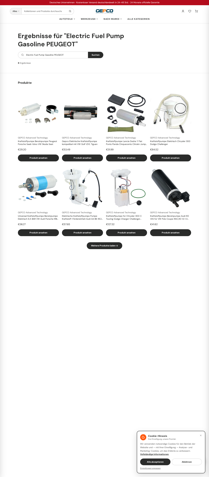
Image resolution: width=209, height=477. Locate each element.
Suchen (96, 54)
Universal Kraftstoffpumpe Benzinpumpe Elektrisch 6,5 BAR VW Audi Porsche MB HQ (38, 218)
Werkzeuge (88, 19)
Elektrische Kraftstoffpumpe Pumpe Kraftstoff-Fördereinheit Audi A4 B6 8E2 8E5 (82, 218)
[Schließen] (201, 435)
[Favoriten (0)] (189, 11)
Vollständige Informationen (154, 454)
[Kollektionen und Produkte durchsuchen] (70, 11)
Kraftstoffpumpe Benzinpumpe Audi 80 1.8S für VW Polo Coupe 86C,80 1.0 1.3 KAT (169, 218)
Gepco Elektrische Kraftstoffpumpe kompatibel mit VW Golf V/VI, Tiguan (79, 142)
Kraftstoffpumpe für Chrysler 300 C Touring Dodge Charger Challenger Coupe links (124, 218)
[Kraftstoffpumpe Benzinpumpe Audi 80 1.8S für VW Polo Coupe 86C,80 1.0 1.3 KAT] (170, 188)
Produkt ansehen (38, 158)
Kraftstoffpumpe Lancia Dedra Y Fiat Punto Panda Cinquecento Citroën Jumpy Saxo (126, 143)
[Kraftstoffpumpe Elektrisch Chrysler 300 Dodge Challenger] (170, 113)
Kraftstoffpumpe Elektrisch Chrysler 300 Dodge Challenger (170, 142)
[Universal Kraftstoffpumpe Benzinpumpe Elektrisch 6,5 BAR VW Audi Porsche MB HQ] (38, 188)
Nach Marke (111, 19)
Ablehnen (187, 461)
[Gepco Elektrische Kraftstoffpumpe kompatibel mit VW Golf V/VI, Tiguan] (82, 113)
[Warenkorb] (196, 11)
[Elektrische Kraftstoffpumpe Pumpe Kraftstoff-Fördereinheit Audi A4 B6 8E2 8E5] (82, 188)
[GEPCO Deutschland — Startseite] (104, 11)
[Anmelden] (183, 11)
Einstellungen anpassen (150, 468)
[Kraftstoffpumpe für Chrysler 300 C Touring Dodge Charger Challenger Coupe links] (126, 188)
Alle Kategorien (138, 19)
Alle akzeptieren (155, 461)
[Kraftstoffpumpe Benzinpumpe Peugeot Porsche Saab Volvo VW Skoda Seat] (38, 113)
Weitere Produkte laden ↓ (104, 245)
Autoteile (66, 19)
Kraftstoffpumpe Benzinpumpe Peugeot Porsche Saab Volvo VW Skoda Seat (37, 142)
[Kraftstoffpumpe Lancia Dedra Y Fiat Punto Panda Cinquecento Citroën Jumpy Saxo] (126, 113)
